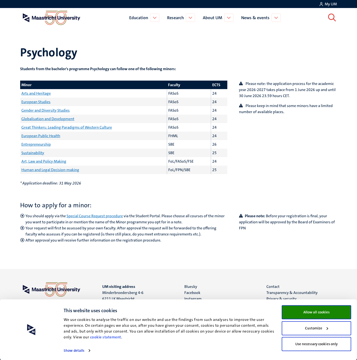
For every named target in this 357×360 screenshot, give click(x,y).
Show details (74, 350)
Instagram (193, 298)
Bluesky (190, 286)
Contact (273, 286)
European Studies (36, 101)
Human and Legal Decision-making (50, 169)
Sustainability (32, 152)
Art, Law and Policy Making (43, 161)
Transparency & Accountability (292, 292)
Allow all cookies (316, 312)
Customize (313, 328)
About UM (212, 18)
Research (175, 18)
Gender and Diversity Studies (45, 110)
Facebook (192, 292)
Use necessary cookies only (316, 344)
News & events (255, 18)
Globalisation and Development (47, 118)
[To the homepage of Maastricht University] (51, 18)
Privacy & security (281, 298)
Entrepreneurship (36, 144)
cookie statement (105, 337)
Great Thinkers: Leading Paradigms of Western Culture (66, 127)
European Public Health (40, 135)
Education (138, 18)
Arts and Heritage (36, 93)
